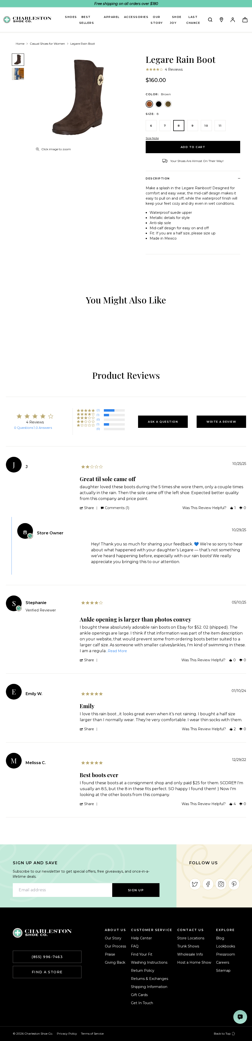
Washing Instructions (149, 962)
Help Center (141, 938)
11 (220, 125)
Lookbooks (225, 946)
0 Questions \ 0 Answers (33, 428)
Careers (222, 962)
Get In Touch (142, 1003)
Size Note (152, 138)
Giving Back (115, 962)
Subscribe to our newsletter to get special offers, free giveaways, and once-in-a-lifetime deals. (81, 874)
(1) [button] (97, 415)
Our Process (115, 946)
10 (206, 125)
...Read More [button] (116, 651)
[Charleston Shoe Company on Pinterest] (234, 884)
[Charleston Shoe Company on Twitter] (195, 884)
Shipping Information (149, 987)
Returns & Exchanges (149, 978)
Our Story (113, 938)
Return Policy (142, 970)
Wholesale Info (190, 954)
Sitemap (223, 970)
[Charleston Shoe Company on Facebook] (208, 884)
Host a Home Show (194, 962)
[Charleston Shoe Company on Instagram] (221, 884)
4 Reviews (174, 69)
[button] (163, 422)
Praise (110, 954)
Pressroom (225, 954)
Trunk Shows (188, 946)
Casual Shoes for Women (47, 43)
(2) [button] (98, 410)
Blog (220, 938)
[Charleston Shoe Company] (42, 933)
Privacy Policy (67, 1033)
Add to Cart (193, 147)
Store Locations (190, 938)
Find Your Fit (141, 954)
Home (20, 43)
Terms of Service (92, 1033)
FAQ (135, 946)
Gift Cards (139, 995)
